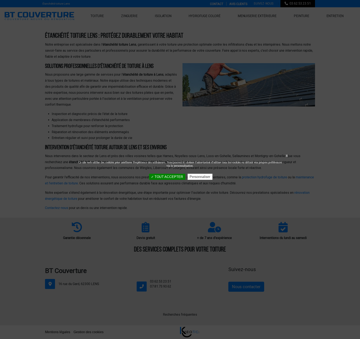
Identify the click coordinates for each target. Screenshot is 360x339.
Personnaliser (200, 176)
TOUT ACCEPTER (168, 176)
